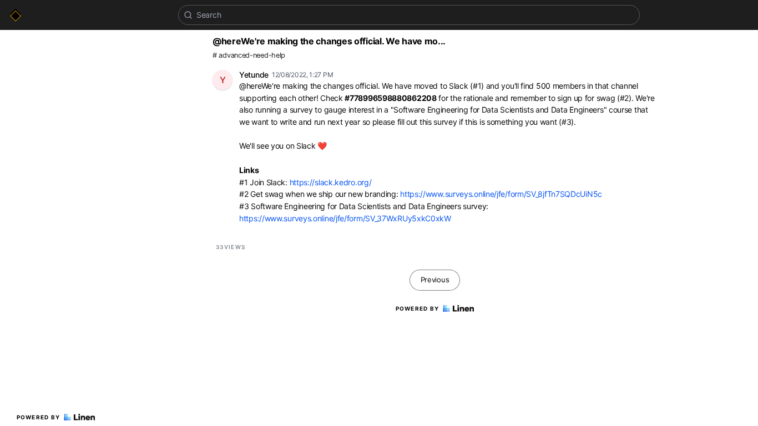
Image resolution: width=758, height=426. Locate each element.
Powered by (38, 417)
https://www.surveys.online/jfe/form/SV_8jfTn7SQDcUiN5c (501, 194)
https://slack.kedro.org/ (331, 182)
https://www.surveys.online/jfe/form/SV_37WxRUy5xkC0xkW (345, 218)
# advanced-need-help (249, 55)
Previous (435, 279)
